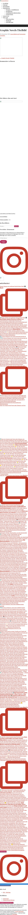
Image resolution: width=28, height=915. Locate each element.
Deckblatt (5, 3)
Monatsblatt (6, 6)
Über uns (5, 17)
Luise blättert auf (14, 34)
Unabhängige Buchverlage (13, 13)
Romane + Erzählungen (12, 9)
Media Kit (8, 20)
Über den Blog (10, 19)
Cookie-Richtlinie (19, 911)
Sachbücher (9, 11)
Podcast (5, 5)
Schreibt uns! (9, 22)
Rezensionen (6, 8)
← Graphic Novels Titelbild (7, 58)
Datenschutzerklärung (8, 900)
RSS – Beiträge (6, 892)
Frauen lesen (9, 14)
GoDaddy (14, 914)
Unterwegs (6, 16)
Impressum (6, 898)
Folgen (3, 241)
